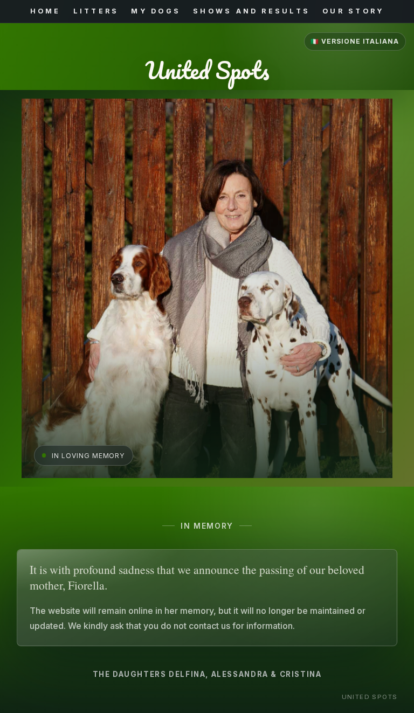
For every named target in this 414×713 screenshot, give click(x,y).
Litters (96, 11)
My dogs (156, 11)
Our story (353, 11)
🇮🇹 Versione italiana (354, 41)
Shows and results (251, 11)
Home (45, 11)
